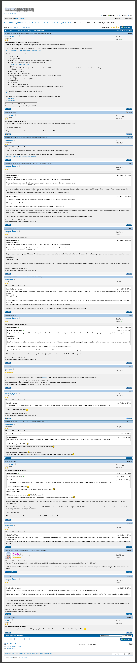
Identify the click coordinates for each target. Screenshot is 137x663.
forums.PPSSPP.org (10, 23)
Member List (114, 15)
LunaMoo (8, 369)
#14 (131, 576)
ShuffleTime (9, 115)
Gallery (8, 93)
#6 (131, 277)
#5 (131, 228)
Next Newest (18, 635)
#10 (131, 421)
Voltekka (8, 620)
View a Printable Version (12, 643)
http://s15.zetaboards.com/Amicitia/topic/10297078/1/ (21, 156)
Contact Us (8, 653)
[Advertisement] (71, 7)
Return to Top (22, 653)
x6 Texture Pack (10, 100)
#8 (131, 366)
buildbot (44, 377)
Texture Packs (67, 23)
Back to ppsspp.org (10, 13)
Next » (27, 27)
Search (105, 15)
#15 (131, 617)
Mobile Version (39, 653)
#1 (131, 33)
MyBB (11, 657)
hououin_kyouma (46, 33)
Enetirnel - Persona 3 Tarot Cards (19, 64)
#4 (131, 163)
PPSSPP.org (15, 653)
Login (16, 18)
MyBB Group (24, 657)
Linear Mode (129, 30)
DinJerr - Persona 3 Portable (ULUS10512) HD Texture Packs (24, 50)
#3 (131, 137)
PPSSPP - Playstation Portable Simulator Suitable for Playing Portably (40, 23)
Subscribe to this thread (12, 648)
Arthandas (44, 137)
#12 (131, 523)
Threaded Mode (121, 30)
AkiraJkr (44, 550)
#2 (131, 112)
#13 (131, 550)
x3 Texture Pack (10, 98)
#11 (131, 461)
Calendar (124, 15)
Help (131, 15)
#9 (131, 391)
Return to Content (30, 653)
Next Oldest (9, 635)
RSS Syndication (48, 653)
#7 (131, 315)
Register (22, 18)
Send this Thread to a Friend (14, 646)
